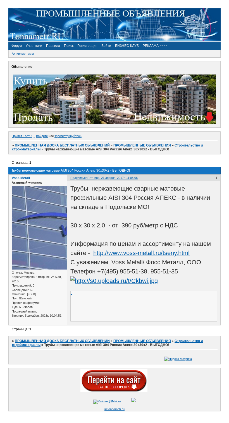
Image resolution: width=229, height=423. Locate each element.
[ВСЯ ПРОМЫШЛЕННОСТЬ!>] (114, 40)
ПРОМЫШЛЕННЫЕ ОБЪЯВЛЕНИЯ (142, 145)
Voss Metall (21, 178)
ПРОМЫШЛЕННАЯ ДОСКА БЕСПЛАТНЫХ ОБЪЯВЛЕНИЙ (62, 145)
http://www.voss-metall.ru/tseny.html (141, 252)
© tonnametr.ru (114, 409)
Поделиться (78, 177)
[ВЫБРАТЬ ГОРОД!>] (113, 391)
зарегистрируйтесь (68, 136)
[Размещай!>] (114, 122)
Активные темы (23, 53)
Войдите (42, 136)
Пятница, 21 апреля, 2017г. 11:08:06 (112, 177)
